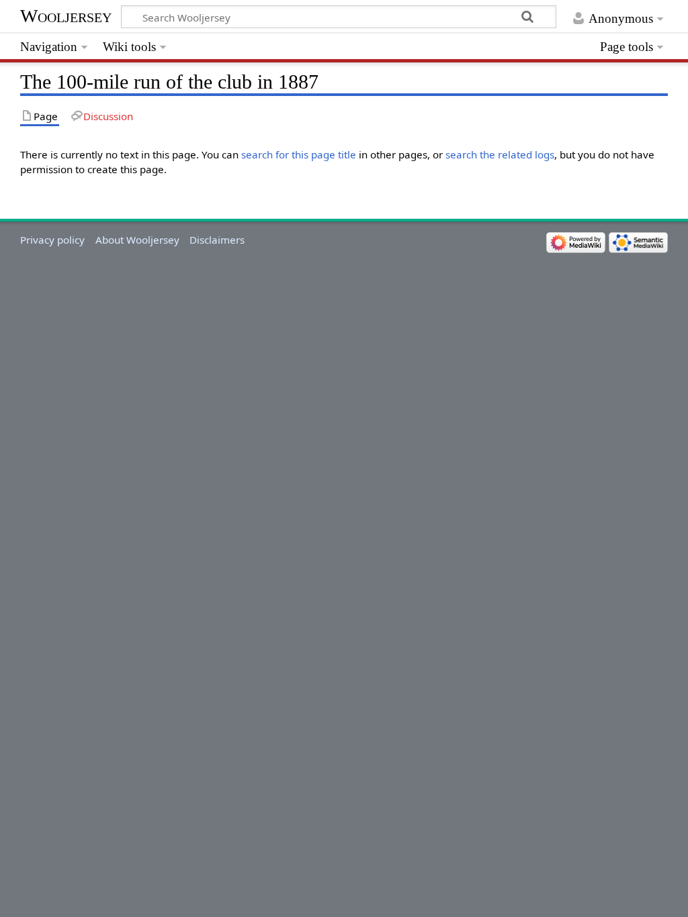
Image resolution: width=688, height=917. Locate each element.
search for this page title (298, 154)
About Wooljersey (137, 239)
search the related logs (499, 154)
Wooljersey (66, 15)
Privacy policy (52, 239)
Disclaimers (217, 239)
